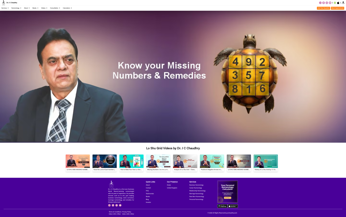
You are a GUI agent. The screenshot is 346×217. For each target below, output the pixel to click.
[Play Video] (78, 161)
